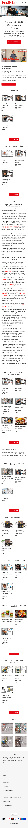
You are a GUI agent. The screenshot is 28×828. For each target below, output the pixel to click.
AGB (4, 794)
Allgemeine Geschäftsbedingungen (12, 797)
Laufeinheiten (4, 293)
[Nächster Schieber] (24, 17)
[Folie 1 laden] (12, 17)
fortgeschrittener (10, 284)
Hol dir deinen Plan (14, 42)
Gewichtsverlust (8, 226)
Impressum (6, 782)
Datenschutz (6, 786)
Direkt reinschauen (9, 84)
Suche (4, 775)
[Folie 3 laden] (15, 17)
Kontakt (5, 779)
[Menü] (25, 2)
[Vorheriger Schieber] (3, 17)
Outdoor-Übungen (15, 292)
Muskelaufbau (16, 226)
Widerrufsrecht (6, 801)
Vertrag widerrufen (7, 805)
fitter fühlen (8, 271)
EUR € (13, 814)
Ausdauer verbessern (6, 227)
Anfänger (3, 279)
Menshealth (15, 823)
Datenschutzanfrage (8, 790)
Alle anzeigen (14, 139)
